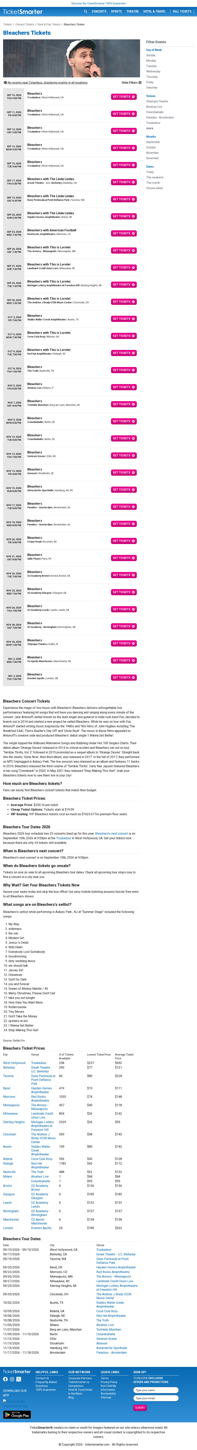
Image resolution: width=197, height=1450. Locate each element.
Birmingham (11, 1211)
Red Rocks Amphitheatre (40, 1098)
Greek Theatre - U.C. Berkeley (41, 1069)
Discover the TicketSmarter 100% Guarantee (99, 3)
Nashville (9, 1172)
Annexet (101, 1343)
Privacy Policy (109, 1382)
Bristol (7, 1186)
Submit (140, 1407)
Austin (7, 1146)
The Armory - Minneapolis (39, 1107)
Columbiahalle (40, 1181)
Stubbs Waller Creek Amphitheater (110, 1304)
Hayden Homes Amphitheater (41, 1090)
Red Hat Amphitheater (40, 1165)
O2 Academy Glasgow (39, 1196)
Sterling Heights (14, 1122)
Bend (6, 1088)
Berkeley (9, 1067)
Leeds (7, 1202)
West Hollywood (14, 1063)
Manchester (11, 1219)
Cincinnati (9, 1134)
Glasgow (9, 1194)
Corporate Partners (80, 1378)
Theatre (132, 11)
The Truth (37, 1172)
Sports (116, 11)
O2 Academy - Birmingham (40, 1213)
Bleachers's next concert (111, 833)
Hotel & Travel (154, 11)
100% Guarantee (46, 1389)
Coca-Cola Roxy (42, 1159)
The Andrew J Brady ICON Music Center (43, 1138)
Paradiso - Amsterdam (111, 1352)
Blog (71, 1397)
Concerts (99, 11)
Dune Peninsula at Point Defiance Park (43, 1079)
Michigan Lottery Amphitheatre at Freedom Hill (42, 1126)
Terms (105, 1378)
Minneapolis (11, 1105)
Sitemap (106, 1397)
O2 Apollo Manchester (39, 1221)
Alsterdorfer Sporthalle (111, 1348)
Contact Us (42, 1378)
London (8, 1228)
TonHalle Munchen (108, 1329)
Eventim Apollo (41, 1228)
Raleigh (8, 1163)
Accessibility (108, 1393)
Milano (7, 1176)
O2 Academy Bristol (39, 1187)
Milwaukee (10, 1113)
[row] (71, 96)
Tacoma (8, 1076)
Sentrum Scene (106, 1339)
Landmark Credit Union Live (42, 1115)
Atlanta (7, 1159)
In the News (75, 1393)
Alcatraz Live (40, 1176)
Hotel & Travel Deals (80, 1389)
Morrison (9, 1097)
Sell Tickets (182, 11)
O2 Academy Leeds (39, 1204)
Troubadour (63, 838)
